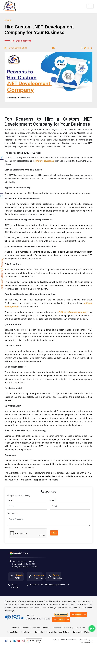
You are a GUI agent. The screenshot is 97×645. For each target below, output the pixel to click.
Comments (12, 513)
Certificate (39, 632)
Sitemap (46, 628)
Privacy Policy (12, 632)
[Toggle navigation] (90, 6)
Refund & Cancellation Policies (57, 632)
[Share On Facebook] (82, 48)
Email (52, 500)
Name (10, 500)
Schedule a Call (60, 619)
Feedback (57, 628)
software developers (44, 161)
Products (26, 628)
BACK (8, 20)
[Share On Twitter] (84, 48)
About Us (15, 628)
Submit (54, 533)
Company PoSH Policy (81, 632)
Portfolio (67, 628)
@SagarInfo (57, 578)
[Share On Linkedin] (90, 48)
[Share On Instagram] (87, 48)
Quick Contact (76, 614)
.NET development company (73, 312)
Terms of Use (80, 628)
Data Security (26, 632)
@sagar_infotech (41, 578)
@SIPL (17, 578)
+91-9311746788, (36, 585)
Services (36, 628)
